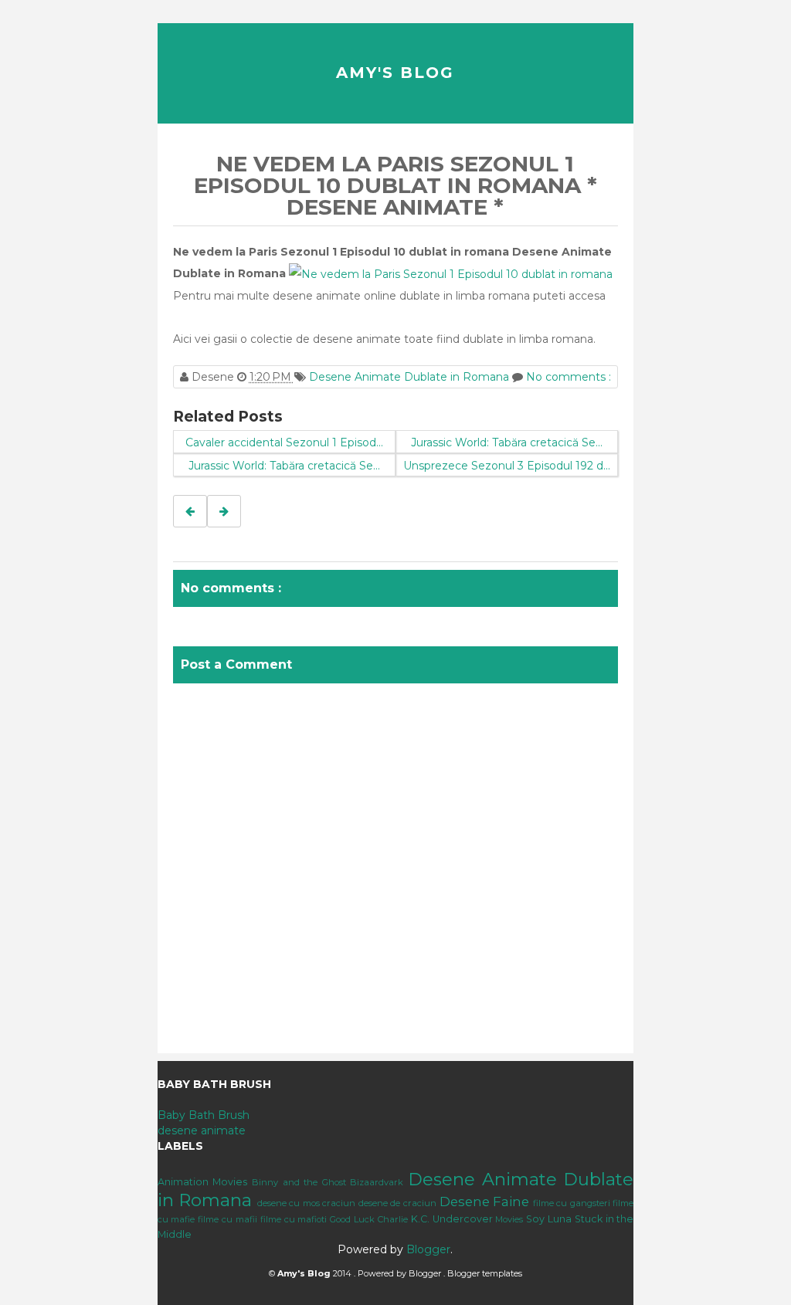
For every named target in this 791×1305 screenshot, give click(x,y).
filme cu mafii (227, 1219)
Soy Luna (549, 1219)
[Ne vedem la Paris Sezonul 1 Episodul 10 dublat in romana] (451, 273)
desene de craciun (397, 1203)
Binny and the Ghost (299, 1182)
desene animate (202, 1130)
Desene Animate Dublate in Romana (410, 377)
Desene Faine (485, 1201)
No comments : (568, 377)
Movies (509, 1219)
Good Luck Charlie (369, 1219)
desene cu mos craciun (306, 1203)
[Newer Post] (190, 511)
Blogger (428, 1249)
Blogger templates (484, 1273)
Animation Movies (203, 1182)
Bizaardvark (376, 1182)
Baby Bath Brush (204, 1115)
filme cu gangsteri (571, 1203)
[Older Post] (224, 511)
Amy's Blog (395, 72)
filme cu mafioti (294, 1219)
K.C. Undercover (452, 1219)
